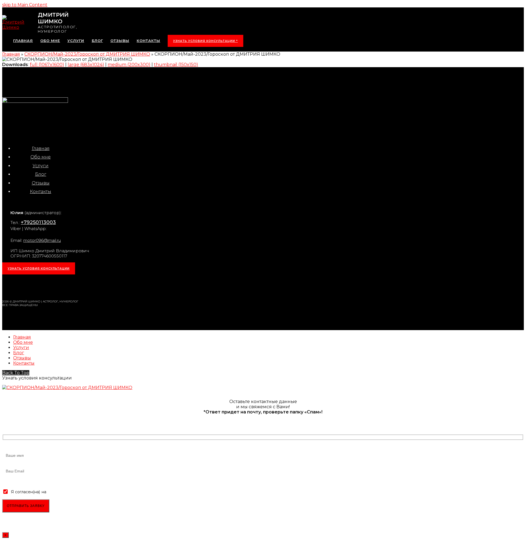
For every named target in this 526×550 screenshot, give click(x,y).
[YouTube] (63, 286)
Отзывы (41, 183)
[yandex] (77, 286)
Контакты (40, 191)
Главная (41, 148)
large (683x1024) (86, 64)
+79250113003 (38, 222)
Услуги (40, 165)
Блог (40, 174)
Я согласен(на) (25, 491)
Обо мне (40, 157)
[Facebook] (36, 286)
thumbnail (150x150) (176, 64)
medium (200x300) (129, 64)
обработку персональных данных (80, 491)
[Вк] (22, 286)
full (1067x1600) (47, 64)
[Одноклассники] (49, 286)
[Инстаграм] (8, 286)
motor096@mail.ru (42, 240)
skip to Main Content (24, 4)
